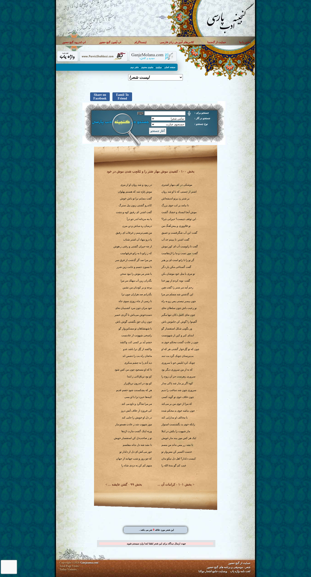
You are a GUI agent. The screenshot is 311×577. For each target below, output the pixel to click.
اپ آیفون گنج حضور (110, 42)
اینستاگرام (140, 42)
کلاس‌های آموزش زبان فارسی (177, 42)
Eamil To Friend (122, 96)
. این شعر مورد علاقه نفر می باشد (156, 530)
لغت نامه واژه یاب (240, 571)
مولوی (159, 67)
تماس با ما (245, 42)
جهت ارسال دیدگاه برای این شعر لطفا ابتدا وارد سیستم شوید (156, 543)
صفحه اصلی (169, 67)
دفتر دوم (134, 67)
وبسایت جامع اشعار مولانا (213, 571)
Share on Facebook (100, 96)
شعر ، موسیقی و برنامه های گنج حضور (228, 567)
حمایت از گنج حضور (239, 563)
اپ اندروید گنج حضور (74, 42)
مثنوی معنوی (147, 67)
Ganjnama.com (89, 562)
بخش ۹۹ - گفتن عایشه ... (125, 484)
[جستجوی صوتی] (189, 113)
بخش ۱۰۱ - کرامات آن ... (175, 484)
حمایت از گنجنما (216, 42)
